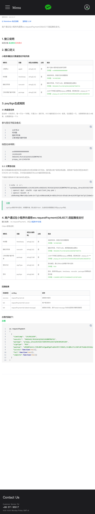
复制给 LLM (27, 21)
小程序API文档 (35, 222)
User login (88, 7)
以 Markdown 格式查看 (10, 21)
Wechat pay (48, 7)
